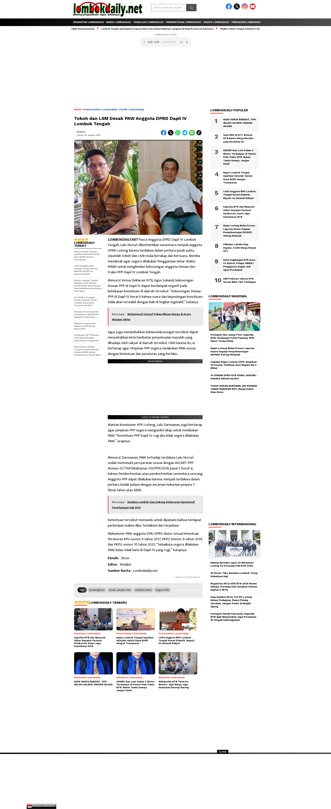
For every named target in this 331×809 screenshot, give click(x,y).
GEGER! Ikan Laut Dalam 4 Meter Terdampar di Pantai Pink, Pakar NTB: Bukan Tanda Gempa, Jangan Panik (239, 157)
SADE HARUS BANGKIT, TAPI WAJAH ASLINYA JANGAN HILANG (239, 123)
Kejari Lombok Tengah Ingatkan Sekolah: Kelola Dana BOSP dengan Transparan (237, 177)
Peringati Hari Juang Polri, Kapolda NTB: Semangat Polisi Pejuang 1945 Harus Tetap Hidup (232, 337)
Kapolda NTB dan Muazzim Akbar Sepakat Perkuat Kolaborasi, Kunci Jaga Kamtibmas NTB (239, 211)
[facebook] (229, 8)
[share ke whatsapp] (178, 134)
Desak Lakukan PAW (120, 590)
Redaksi (81, 132)
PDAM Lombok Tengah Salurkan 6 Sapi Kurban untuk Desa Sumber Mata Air (241, 29)
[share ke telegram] (185, 134)
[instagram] (245, 8)
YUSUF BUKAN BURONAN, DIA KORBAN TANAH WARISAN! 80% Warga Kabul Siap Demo (233, 388)
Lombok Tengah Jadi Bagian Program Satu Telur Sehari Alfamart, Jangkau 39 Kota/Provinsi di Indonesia (138, 29)
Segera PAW (162, 590)
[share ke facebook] (164, 134)
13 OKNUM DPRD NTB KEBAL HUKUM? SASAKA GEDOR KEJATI (233, 377)
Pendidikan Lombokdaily (247, 22)
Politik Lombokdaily (131, 109)
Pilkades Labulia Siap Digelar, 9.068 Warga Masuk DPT (239, 247)
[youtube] (253, 8)
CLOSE (223, 752)
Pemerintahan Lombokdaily (183, 22)
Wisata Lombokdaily (216, 22)
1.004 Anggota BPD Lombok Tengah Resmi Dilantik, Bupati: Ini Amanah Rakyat (239, 194)
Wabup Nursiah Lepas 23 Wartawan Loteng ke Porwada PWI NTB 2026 (232, 564)
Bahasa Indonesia (43, 806)
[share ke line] (192, 134)
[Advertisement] (165, 782)
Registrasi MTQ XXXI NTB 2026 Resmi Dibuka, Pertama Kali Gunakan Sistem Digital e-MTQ (233, 586)
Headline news (143, 590)
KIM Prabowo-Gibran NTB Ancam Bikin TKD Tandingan (239, 280)
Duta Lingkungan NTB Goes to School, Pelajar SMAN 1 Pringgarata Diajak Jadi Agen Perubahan (239, 265)
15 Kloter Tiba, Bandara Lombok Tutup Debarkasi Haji (234, 574)
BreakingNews (97, 590)
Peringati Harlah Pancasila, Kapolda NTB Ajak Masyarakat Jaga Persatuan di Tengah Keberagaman (233, 616)
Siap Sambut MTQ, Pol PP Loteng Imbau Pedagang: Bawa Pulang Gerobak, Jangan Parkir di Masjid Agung (231, 602)
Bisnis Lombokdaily (118, 22)
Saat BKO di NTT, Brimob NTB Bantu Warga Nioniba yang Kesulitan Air (238, 138)
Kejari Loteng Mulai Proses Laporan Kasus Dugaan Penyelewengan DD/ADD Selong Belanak (239, 230)
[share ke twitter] (171, 134)
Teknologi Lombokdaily (148, 22)
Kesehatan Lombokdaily (88, 22)
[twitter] (237, 8)
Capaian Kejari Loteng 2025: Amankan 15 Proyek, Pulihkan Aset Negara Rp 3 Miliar (233, 364)
